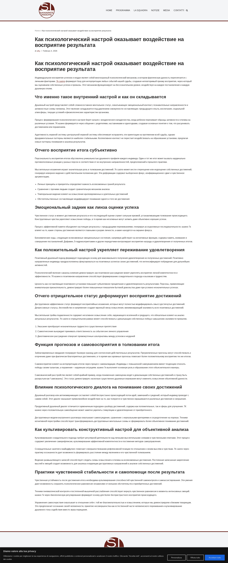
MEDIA (166, 10)
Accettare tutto (215, 558)
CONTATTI (179, 10)
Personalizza (176, 558)
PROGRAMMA (123, 10)
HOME (109, 10)
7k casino (60, 81)
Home (37, 31)
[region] (114, 555)
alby (38, 51)
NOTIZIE (155, 10)
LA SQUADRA (141, 10)
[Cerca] (187, 10)
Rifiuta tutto (195, 558)
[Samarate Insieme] (47, 10)
